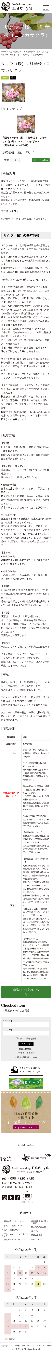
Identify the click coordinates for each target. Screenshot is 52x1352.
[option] (13, 92)
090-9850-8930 (22, 1178)
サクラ (5, 77)
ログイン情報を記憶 (27, 1039)
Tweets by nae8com (26, 1145)
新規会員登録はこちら (27, 1057)
